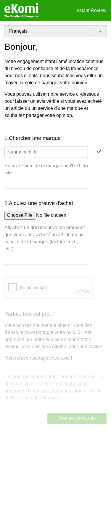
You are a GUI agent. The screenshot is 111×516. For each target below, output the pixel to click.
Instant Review (91, 10)
